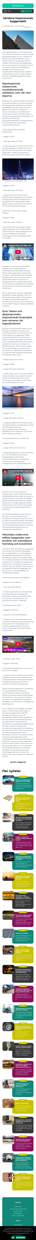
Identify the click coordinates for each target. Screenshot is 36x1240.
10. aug (23, 795)
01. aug (23, 912)
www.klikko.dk (19, 1215)
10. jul (23, 1023)
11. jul (22, 1005)
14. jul (23, 986)
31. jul (22, 947)
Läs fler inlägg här (18, 762)
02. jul (23, 1136)
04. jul (23, 1100)
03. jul (23, 1117)
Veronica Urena (19, 26)
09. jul (23, 1043)
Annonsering (18, 1225)
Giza (21, 577)
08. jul (23, 1061)
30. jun (23, 1154)
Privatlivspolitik (20, 1237)
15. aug (23, 777)
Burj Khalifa (8, 129)
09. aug (23, 814)
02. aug (23, 853)
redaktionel (27, 27)
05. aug (23, 834)
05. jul (23, 1080)
